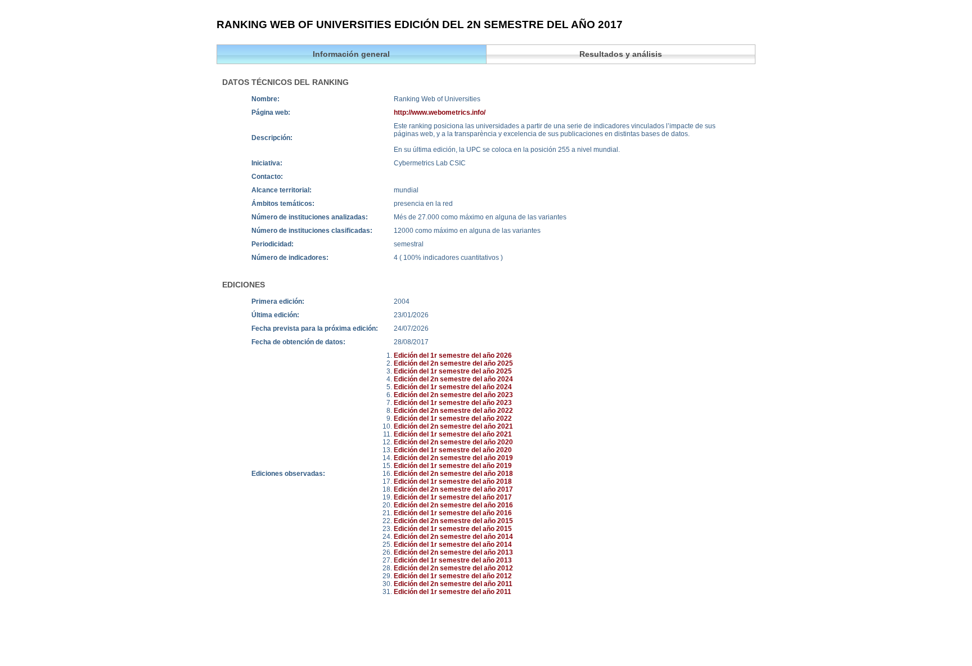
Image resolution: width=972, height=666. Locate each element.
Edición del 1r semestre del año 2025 (453, 371)
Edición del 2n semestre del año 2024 (453, 379)
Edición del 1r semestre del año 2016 (453, 513)
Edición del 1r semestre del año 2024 (453, 387)
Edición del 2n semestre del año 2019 (453, 458)
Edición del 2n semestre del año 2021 (453, 426)
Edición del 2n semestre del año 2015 (453, 521)
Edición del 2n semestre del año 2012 (453, 568)
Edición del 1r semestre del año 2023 (453, 403)
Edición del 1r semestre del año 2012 (453, 576)
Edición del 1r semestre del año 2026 (453, 355)
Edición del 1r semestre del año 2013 (453, 560)
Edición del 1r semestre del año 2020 (453, 450)
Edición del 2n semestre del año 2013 (453, 552)
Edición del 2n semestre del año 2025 (453, 363)
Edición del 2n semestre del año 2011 (453, 584)
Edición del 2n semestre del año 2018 (453, 474)
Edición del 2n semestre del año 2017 (453, 489)
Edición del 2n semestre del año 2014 (453, 537)
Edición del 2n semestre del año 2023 (453, 395)
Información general (351, 54)
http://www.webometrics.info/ (439, 112)
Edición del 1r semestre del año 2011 (452, 592)
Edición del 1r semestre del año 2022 (453, 418)
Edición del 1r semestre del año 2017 (453, 497)
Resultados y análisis (620, 54)
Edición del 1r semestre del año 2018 (453, 481)
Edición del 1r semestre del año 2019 (453, 466)
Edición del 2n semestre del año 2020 (453, 442)
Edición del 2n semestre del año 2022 (453, 411)
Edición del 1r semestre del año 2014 (453, 544)
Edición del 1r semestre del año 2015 (453, 529)
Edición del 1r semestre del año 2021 (453, 434)
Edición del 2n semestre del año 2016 (453, 505)
